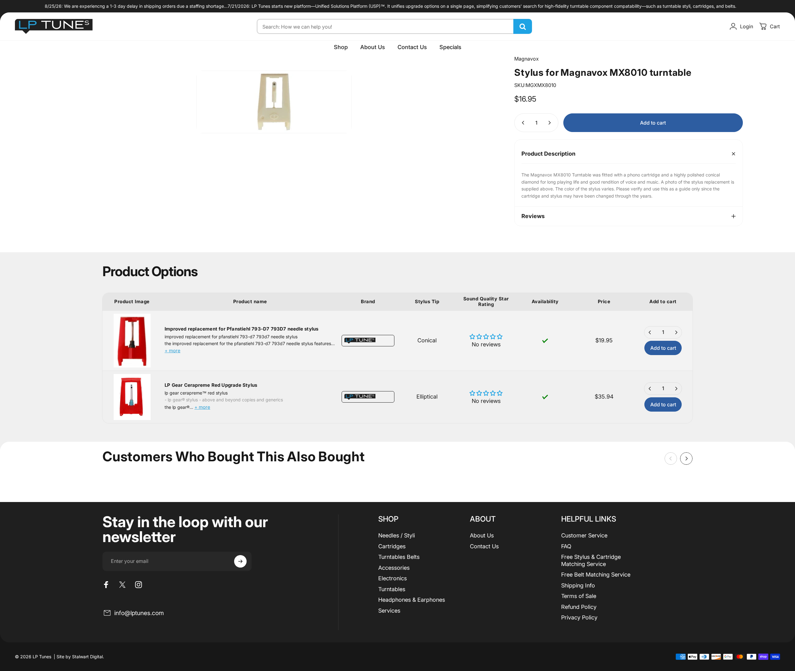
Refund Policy (579, 607)
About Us (482, 535)
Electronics (392, 578)
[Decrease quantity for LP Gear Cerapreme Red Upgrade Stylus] (650, 389)
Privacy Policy (579, 617)
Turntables (391, 589)
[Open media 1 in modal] (274, 102)
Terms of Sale (578, 596)
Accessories (394, 567)
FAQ (566, 546)
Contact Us (484, 546)
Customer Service (584, 535)
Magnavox (526, 59)
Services (389, 610)
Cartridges (392, 546)
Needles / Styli (396, 535)
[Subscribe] (240, 561)
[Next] (686, 458)
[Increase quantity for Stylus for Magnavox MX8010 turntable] (551, 123)
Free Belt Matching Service (595, 574)
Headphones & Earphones (411, 599)
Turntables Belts (399, 557)
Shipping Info (578, 585)
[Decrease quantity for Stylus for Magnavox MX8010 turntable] (522, 123)
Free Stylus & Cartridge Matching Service (591, 560)
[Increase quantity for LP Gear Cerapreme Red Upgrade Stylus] (676, 389)
